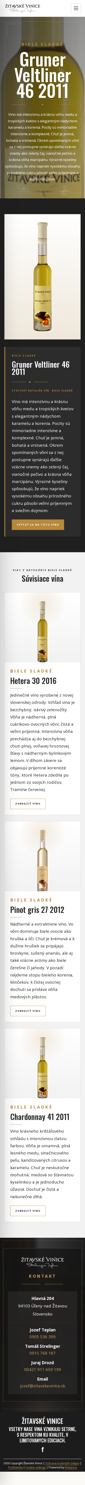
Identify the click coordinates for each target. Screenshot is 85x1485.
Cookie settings (36, 1467)
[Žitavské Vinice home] (22, 8)
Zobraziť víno (28, 803)
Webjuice (71, 1467)
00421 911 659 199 (42, 1369)
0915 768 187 (42, 1353)
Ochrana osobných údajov (62, 1463)
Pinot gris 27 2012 (37, 909)
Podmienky (15, 1467)
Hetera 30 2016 (33, 680)
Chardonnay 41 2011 (40, 1116)
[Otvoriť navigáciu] (76, 8)
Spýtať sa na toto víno (38, 524)
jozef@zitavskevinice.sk (42, 1386)
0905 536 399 (42, 1337)
